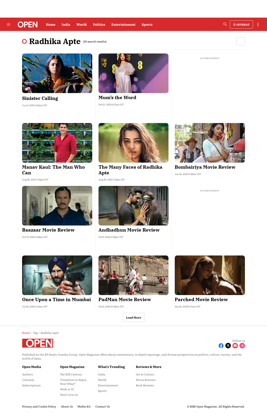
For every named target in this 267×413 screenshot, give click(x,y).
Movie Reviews (145, 380)
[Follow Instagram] (242, 345)
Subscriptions (31, 385)
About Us (67, 406)
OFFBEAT (243, 24)
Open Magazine (72, 366)
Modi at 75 (67, 389)
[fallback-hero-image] (57, 73)
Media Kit (84, 406)
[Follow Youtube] (235, 345)
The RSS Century (71, 374)
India (66, 24)
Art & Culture (145, 374)
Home (50, 24)
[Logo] (26, 24)
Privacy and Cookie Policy (39, 406)
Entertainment (123, 24)
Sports (147, 24)
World (81, 24)
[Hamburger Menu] (8, 24)
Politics (99, 24)
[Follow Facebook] (221, 345)
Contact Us (102, 406)
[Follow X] (228, 345)
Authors (27, 374)
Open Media (31, 366)
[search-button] (225, 24)
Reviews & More (148, 366)
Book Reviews (145, 385)
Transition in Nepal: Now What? (73, 382)
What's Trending (111, 366)
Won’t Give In (69, 395)
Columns (28, 380)
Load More (133, 317)
